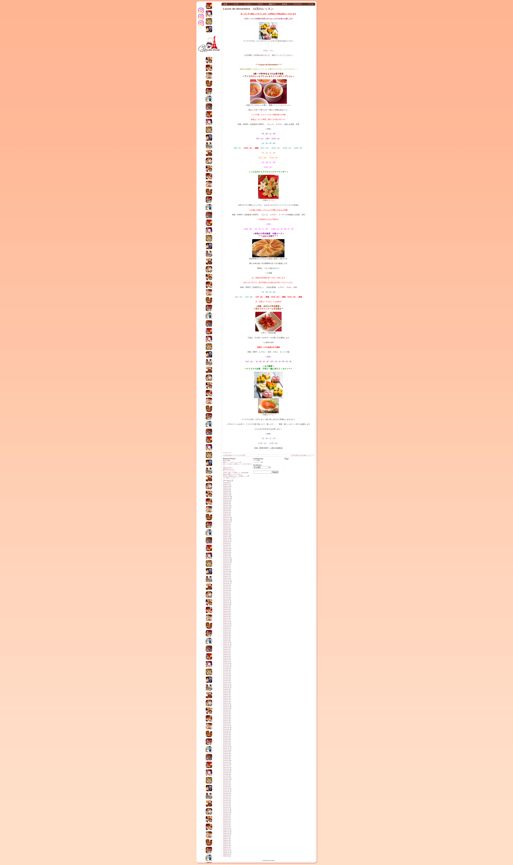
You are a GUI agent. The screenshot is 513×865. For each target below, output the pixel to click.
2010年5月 (226, 821)
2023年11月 (226, 540)
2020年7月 (226, 609)
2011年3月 (226, 804)
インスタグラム (201, 10)
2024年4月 (226, 531)
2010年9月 (226, 814)
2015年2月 (226, 722)
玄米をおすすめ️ (227, 467)
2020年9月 (226, 606)
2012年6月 (226, 778)
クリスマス (297, 4)
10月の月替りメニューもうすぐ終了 (235, 455)
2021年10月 (226, 583)
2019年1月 (226, 640)
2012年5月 (226, 779)
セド (230, 452)
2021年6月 (226, 590)
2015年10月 (226, 708)
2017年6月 (226, 673)
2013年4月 (226, 760)
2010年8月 (226, 816)
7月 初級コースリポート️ (230, 478)
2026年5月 (226, 488)
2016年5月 (226, 696)
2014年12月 (226, 726)
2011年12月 (226, 788)
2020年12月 (226, 601)
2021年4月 (226, 594)
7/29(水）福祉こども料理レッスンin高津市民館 (235, 472)
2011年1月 (226, 807)
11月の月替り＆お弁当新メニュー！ (302, 455)
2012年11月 (226, 769)
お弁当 (284, 4)
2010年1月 (226, 828)
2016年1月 (226, 703)
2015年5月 (226, 717)
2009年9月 (226, 835)
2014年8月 (226, 732)
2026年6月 (226, 486)
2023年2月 (226, 555)
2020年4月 (226, 614)
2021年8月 (226, 587)
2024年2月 (226, 535)
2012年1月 (226, 786)
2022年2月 (226, 576)
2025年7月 (226, 505)
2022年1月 (226, 578)
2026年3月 (226, 491)
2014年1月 (226, 745)
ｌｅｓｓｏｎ (256, 462)
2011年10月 (226, 791)
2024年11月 (226, 519)
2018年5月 (226, 654)
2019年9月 (226, 627)
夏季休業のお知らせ (228, 469)
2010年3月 (226, 824)
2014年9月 (226, 731)
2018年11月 (226, 644)
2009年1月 (226, 849)
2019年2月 (226, 639)
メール (310, 4)
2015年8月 (226, 712)
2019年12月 (226, 621)
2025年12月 (226, 496)
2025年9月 (226, 502)
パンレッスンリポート (230, 471)
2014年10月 (226, 729)
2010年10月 (226, 812)
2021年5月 (226, 592)
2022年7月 (226, 568)
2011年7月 (226, 797)
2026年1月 (226, 495)
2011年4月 (226, 802)
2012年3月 (226, 783)
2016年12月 (226, 684)
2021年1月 (226, 599)
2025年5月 (226, 509)
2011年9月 (226, 793)
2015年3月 (226, 720)
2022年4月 (226, 573)
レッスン (247, 4)
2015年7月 (226, 713)
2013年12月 (226, 746)
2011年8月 (226, 795)
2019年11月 (226, 623)
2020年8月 (226, 607)
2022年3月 (226, 575)
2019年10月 (226, 625)
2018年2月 (226, 660)
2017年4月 (226, 677)
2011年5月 (226, 800)
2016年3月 (226, 699)
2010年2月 (226, 826)
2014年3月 (226, 741)
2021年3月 (226, 595)
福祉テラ (272, 4)
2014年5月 (226, 738)
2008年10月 (226, 854)
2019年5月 (226, 634)
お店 (225, 4)
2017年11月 (226, 665)
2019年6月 (226, 632)
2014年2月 (226, 743)
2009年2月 (226, 847)
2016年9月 (226, 689)
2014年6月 (226, 736)
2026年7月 (226, 484)
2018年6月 (226, 653)
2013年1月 (226, 765)
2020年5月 (226, 613)
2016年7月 (226, 693)
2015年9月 (226, 710)
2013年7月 (226, 755)
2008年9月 (226, 856)
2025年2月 (226, 514)
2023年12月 (226, 538)
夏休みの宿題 (226, 460)
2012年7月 (226, 776)
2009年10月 (226, 833)
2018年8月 (226, 649)
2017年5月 (226, 675)
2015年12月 (226, 705)
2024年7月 (226, 526)
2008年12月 (226, 851)
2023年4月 (226, 552)
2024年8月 (226, 524)
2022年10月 (226, 562)
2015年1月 (226, 724)
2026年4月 (226, 489)
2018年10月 (226, 646)
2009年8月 (226, 837)
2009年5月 (226, 842)
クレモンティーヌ (201, 16)
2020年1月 (226, 620)
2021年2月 (226, 597)
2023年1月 (226, 557)
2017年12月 (226, 663)
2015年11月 (226, 706)
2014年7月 (226, 734)
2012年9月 (226, 772)
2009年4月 (226, 844)
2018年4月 (226, 656)
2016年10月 (226, 687)
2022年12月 (226, 559)
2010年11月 (226, 811)
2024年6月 (226, 528)
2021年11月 (226, 581)
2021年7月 (226, 588)
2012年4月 (226, 781)
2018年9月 (226, 647)
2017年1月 (226, 682)
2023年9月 (226, 543)
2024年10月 (226, 521)
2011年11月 (226, 790)
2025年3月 (226, 512)
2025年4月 (226, 510)
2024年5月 (226, 529)
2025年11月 (226, 498)
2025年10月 (226, 500)
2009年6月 (226, 840)
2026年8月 (226, 483)
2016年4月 (226, 698)
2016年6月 (226, 694)
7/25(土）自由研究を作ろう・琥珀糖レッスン (235, 476)
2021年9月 (226, 585)
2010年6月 (226, 819)
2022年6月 (226, 569)
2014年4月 (226, 739)
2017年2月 (226, 680)
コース (235, 4)
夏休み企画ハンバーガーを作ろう (232, 474)
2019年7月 (226, 630)
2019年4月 (226, 635)
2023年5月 (226, 550)
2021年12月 (226, 580)
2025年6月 (226, 507)
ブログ (260, 4)
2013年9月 (226, 752)
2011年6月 (226, 798)
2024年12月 (226, 517)
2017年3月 (226, 679)
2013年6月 (226, 757)
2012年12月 (226, 767)
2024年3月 (226, 533)
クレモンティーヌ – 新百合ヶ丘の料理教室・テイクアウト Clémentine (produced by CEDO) (208, 46)
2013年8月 (226, 753)
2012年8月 (226, 774)
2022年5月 (226, 571)
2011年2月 (226, 805)
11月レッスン (268, 51)
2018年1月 (226, 661)
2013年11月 (226, 748)
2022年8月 (226, 566)
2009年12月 (226, 830)
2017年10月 (226, 667)
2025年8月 (226, 503)
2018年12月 (226, 642)
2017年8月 (226, 670)
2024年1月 (226, 536)
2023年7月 (226, 547)
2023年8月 (226, 545)
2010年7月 (226, 818)
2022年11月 (226, 561)
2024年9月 (226, 522)
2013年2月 (226, 764)
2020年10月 (226, 604)
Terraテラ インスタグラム (201, 23)
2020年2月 (226, 618)
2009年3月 (226, 845)
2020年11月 (226, 602)
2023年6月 (226, 548)
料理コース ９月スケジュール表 (232, 462)
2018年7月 (226, 651)
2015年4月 (226, 719)
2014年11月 (226, 727)
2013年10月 (226, 750)
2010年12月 (226, 809)
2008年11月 (226, 852)
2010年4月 (226, 823)
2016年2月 (226, 701)
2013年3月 (226, 762)
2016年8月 (226, 691)
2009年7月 (226, 838)
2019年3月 (226, 637)
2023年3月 (226, 554)
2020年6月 (226, 611)
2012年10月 (226, 771)
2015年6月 (226, 715)
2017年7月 (226, 672)
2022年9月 (226, 564)
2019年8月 (226, 628)
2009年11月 (226, 831)
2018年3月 (226, 658)
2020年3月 (226, 616)
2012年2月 (226, 785)
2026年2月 (226, 493)
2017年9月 (226, 668)
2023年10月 (226, 542)
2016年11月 (226, 686)
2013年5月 (226, 759)
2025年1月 (226, 515)
